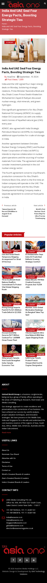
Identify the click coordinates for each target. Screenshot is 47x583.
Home (4, 24)
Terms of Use (7, 466)
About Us (5, 450)
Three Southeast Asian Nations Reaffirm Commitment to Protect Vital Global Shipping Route (11, 285)
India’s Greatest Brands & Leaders (15, 482)
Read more (6, 432)
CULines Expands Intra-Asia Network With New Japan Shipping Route (34, 335)
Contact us (6, 470)
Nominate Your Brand (10, 454)
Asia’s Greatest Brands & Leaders (15, 478)
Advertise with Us (9, 458)
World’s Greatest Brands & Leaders (16, 474)
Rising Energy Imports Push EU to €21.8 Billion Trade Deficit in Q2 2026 (11, 309)
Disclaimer (6, 462)
